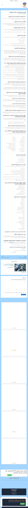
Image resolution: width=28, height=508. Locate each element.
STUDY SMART (11, 242)
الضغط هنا (6, 231)
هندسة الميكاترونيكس (10, 267)
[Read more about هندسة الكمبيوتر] (20, 267)
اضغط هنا (24, 250)
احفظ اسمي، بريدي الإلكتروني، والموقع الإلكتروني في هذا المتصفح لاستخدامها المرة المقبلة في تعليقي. (14, 292)
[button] (0, 488)
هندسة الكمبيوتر (23, 272)
